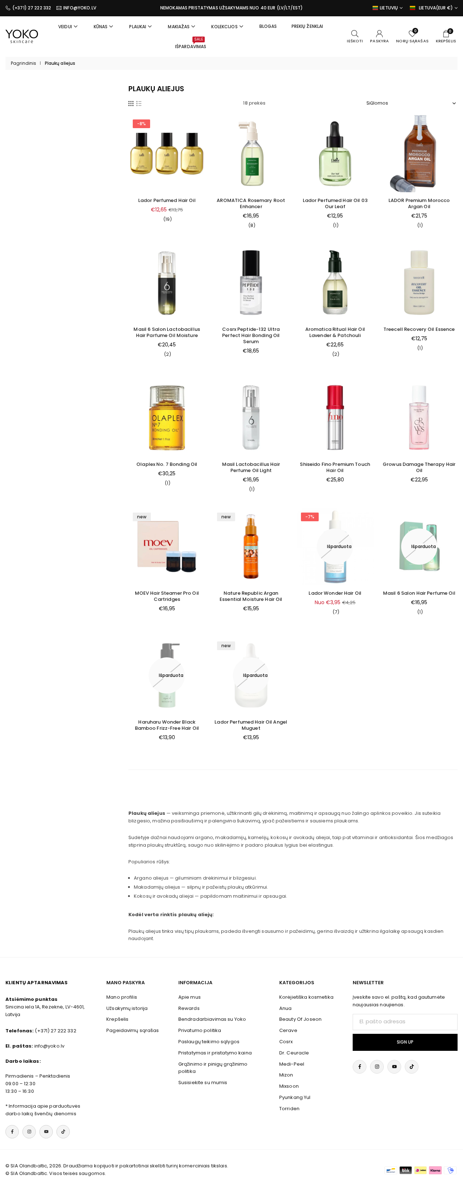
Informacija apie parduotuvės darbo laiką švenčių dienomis (42, 1110)
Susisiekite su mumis (203, 1082)
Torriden (289, 1108)
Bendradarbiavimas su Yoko (212, 1019)
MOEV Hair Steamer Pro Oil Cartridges (167, 596)
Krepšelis (117, 1019)
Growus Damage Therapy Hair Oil (419, 467)
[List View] (138, 103)
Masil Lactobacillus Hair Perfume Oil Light (251, 467)
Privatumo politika (199, 1030)
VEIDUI (65, 27)
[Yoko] (21, 36)
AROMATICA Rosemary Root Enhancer (251, 203)
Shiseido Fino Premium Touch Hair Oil (335, 467)
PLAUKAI (137, 27)
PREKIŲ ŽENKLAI (307, 26)
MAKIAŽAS (179, 27)
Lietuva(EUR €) (436, 7)
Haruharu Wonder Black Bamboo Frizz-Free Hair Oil (167, 725)
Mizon (286, 1074)
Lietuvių (389, 7)
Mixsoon (289, 1086)
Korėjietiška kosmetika (306, 997)
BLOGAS (268, 26)
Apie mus (189, 997)
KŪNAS (101, 27)
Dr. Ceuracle (294, 1052)
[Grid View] (130, 103)
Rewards (189, 1008)
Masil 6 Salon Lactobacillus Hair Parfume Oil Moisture (166, 332)
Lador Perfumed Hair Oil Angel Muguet (250, 725)
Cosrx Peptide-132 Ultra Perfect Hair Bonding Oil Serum (251, 335)
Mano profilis (121, 997)
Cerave (288, 1030)
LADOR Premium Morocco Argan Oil (419, 203)
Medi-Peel (291, 1064)
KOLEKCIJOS (224, 27)
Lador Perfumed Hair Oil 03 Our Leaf (335, 203)
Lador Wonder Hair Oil (335, 593)
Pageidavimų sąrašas (132, 1030)
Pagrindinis (23, 63)
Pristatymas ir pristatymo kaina (215, 1052)
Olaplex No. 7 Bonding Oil (166, 464)
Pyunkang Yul (295, 1097)
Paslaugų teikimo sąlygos (208, 1041)
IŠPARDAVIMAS (191, 43)
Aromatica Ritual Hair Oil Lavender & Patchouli (335, 332)
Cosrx (286, 1041)
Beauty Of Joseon (300, 1019)
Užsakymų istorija (127, 1008)
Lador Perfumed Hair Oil (167, 200)
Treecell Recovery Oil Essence (419, 329)
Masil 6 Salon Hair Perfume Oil (419, 593)
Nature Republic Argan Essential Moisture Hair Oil (251, 596)
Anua (285, 1008)
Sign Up (405, 1042)
